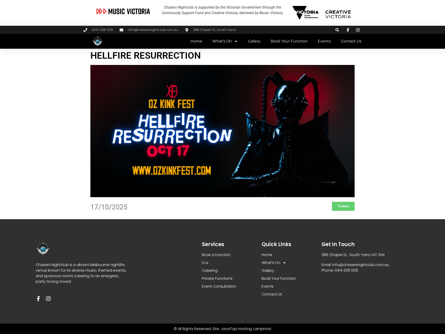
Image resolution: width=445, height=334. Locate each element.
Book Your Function (289, 41)
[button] (337, 29)
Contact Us (351, 41)
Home (196, 41)
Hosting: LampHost (254, 328)
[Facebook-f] (38, 298)
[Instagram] (48, 298)
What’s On (222, 41)
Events (324, 41)
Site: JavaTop (225, 328)
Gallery (254, 41)
